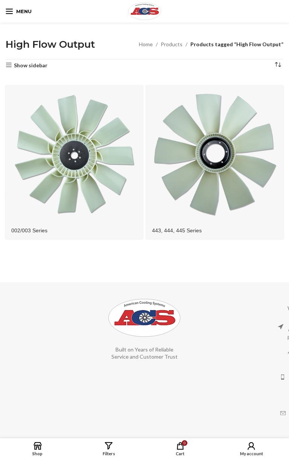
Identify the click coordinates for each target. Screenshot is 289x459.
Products (172, 44)
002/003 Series (29, 230)
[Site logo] (144, 11)
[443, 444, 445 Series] (214, 154)
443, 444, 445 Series (177, 230)
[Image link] (144, 317)
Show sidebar (30, 65)
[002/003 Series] (74, 154)
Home (146, 44)
